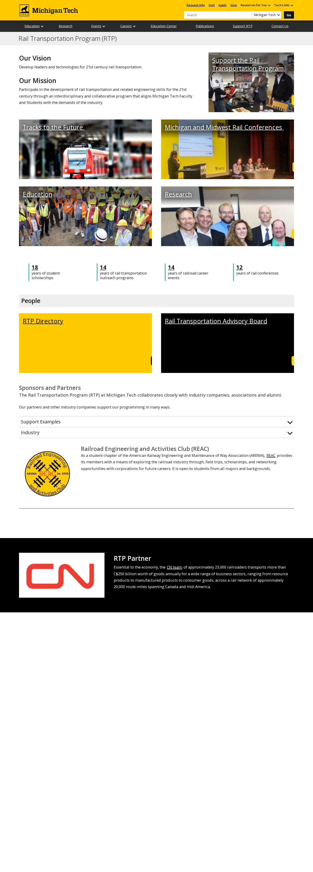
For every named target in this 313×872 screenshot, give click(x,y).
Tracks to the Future (54, 127)
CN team (174, 567)
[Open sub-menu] (269, 5)
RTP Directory (43, 321)
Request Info (196, 5)
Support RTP (243, 26)
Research (65, 26)
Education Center (164, 26)
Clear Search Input (248, 15)
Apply (222, 5)
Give (233, 5)
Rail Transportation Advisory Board (216, 321)
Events (96, 26)
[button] (156, 421)
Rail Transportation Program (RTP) (68, 38)
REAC (270, 455)
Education (32, 26)
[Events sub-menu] (104, 26)
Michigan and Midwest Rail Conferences (224, 127)
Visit (212, 5)
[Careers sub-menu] (134, 26)
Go (289, 15)
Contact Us (280, 26)
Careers (126, 26)
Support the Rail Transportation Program (248, 64)
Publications (205, 26)
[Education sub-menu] (42, 26)
